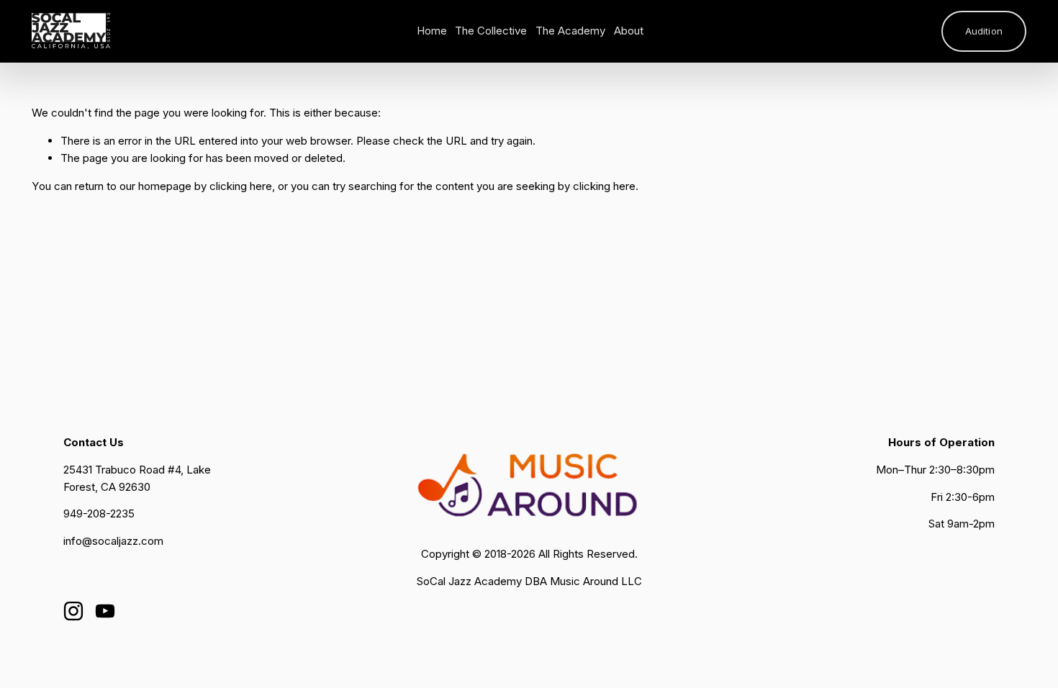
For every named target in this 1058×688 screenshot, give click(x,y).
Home (432, 30)
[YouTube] (105, 611)
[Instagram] (73, 611)
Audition (984, 31)
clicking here (240, 186)
